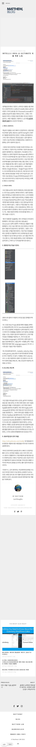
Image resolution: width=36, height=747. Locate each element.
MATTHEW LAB (18, 724)
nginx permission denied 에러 (15, 669)
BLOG (18, 719)
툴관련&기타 (21, 505)
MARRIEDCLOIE (18, 729)
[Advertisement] (18, 32)
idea (9, 507)
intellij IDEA (15, 507)
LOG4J (22, 507)
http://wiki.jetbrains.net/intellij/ (13, 441)
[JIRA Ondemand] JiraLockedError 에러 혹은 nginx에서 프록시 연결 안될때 (17, 662)
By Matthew (18, 496)
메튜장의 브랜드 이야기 (18, 734)
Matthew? (18, 714)
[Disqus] (18, 542)
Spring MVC (28, 507)
